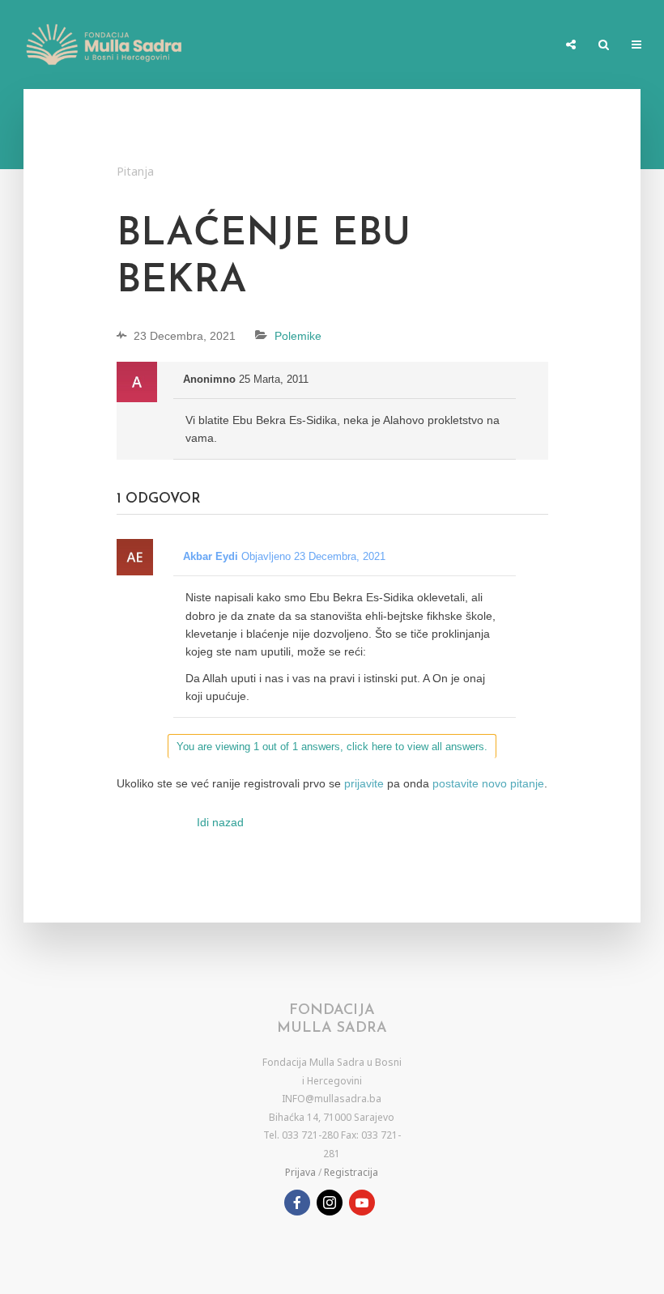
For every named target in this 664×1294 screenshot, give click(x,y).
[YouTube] (362, 1203)
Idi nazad (220, 822)
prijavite (364, 783)
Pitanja (135, 171)
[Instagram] (330, 1203)
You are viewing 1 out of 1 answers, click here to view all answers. (332, 746)
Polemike (298, 335)
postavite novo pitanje (488, 783)
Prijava (300, 1172)
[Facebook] (297, 1203)
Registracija (351, 1172)
